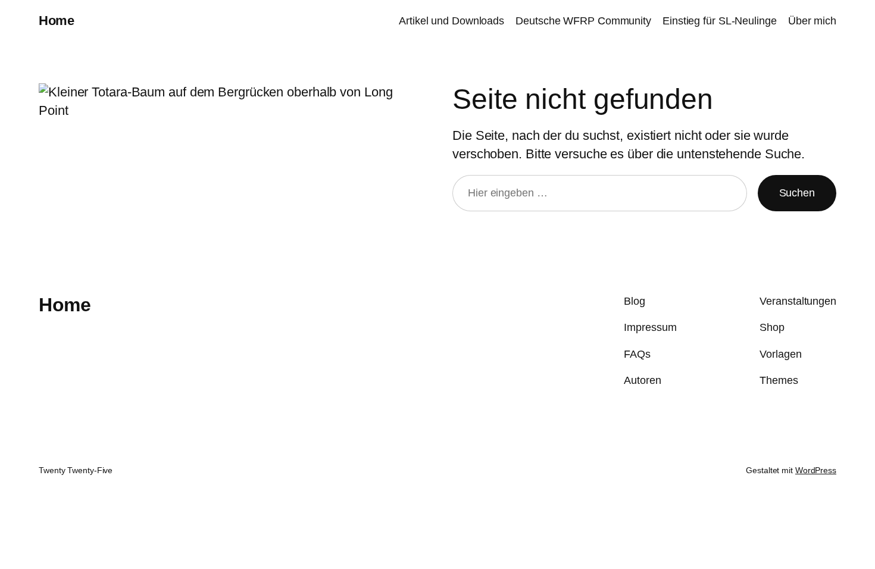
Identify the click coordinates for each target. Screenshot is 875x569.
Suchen (797, 193)
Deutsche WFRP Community (583, 21)
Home (56, 20)
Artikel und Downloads (451, 21)
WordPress (815, 470)
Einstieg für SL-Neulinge (719, 21)
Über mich (812, 21)
